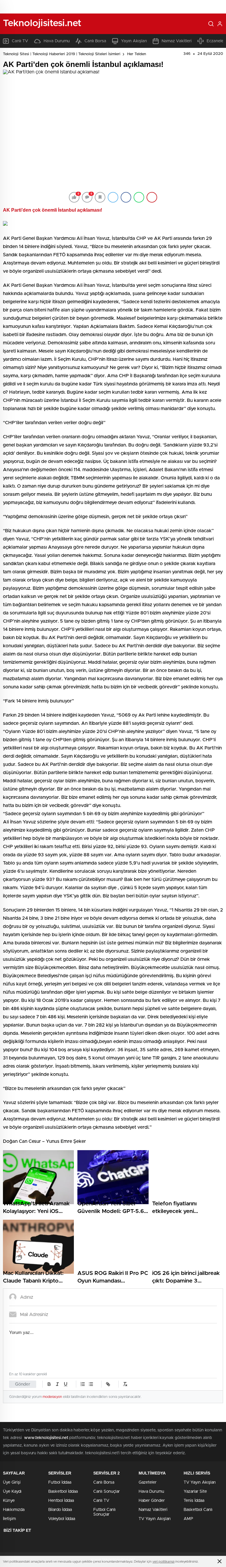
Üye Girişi (12, 1482)
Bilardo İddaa (60, 1510)
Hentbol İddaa (61, 1501)
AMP (188, 1519)
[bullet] (91, 1384)
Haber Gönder (152, 1501)
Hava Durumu (57, 41)
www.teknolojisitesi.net (46, 1438)
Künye (9, 1501)
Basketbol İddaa (63, 1492)
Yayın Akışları (134, 41)
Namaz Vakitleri (177, 41)
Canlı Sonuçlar (106, 1492)
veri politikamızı (163, 1561)
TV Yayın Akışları (155, 1519)
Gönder (22, 1384)
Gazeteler (148, 1482)
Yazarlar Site (195, 1492)
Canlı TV (20, 41)
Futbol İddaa (59, 1482)
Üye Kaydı (12, 1492)
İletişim (9, 1519)
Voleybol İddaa (61, 1519)
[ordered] (83, 1384)
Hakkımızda (13, 1510)
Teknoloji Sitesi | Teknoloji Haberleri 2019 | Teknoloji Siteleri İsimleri (61, 54)
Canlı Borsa (95, 41)
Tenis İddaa (194, 1501)
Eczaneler (216, 41)
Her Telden (136, 54)
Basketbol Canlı (198, 1510)
